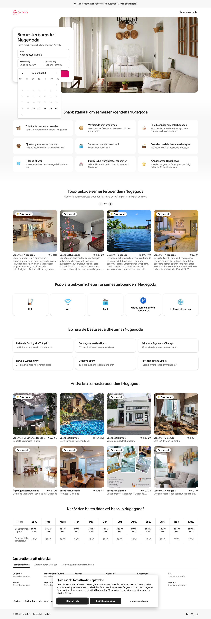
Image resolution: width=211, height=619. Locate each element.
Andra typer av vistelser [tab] (45, 564)
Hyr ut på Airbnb (188, 12)
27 (39, 108)
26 (33, 108)
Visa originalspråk (128, 3)
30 (56, 108)
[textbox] (30, 65)
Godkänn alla (72, 601)
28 (45, 108)
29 (50, 108)
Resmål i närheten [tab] (21, 564)
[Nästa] (110, 204)
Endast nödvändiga (105, 601)
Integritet (37, 614)
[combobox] (43, 54)
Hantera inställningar (138, 601)
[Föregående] (100, 204)
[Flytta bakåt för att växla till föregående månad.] (22, 73)
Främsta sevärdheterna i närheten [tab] (77, 564)
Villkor (48, 614)
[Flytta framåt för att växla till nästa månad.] (56, 73)
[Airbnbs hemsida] (20, 12)
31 (22, 114)
